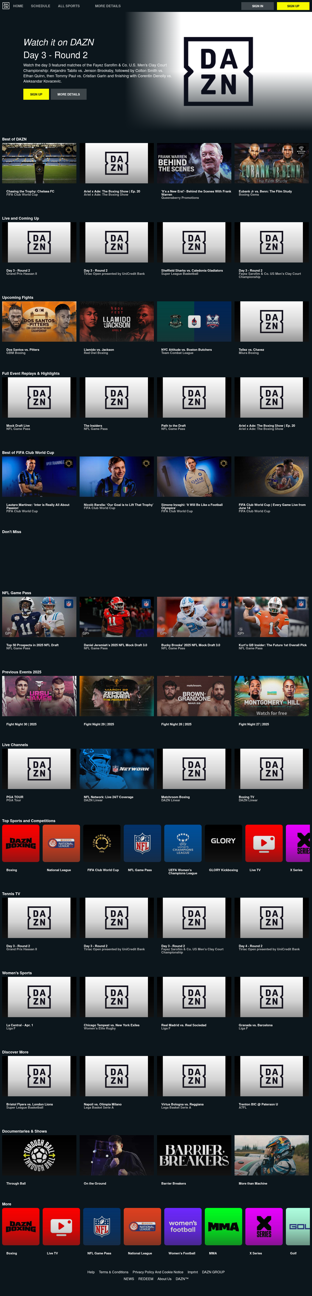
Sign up (293, 6)
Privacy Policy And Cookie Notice (158, 1271)
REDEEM (145, 1278)
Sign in (257, 6)
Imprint (193, 1271)
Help (91, 1271)
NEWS (129, 1278)
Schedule (40, 6)
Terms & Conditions (113, 1271)
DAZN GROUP (213, 1271)
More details (108, 6)
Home (18, 6)
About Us (164, 1278)
